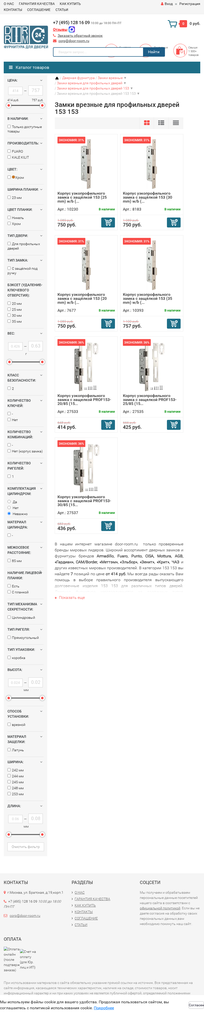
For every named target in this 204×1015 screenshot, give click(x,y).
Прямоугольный (25, 638)
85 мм (17, 561)
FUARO (17, 151)
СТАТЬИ (61, 10)
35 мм (17, 321)
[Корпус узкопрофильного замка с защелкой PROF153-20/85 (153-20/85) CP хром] (86, 366)
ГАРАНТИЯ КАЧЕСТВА (37, 4)
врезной (18, 725)
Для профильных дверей (23, 246)
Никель (18, 218)
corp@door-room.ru (73, 41)
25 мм (17, 309)
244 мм (18, 776)
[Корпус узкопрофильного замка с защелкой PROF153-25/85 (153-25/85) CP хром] (151, 366)
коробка (18, 658)
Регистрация (189, 4)
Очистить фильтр (26, 847)
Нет (15, 420)
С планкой (20, 592)
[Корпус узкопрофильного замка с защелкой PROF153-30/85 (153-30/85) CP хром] (86, 467)
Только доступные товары (24, 129)
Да (14, 502)
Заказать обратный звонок (80, 36)
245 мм (18, 782)
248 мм (18, 788)
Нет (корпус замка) (27, 451)
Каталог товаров (32, 67)
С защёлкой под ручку (22, 270)
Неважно (20, 514)
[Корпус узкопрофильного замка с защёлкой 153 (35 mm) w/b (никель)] (152, 265)
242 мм (18, 770)
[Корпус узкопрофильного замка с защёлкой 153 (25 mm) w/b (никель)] (86, 164)
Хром (16, 224)
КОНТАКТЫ (13, 10)
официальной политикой (160, 908)
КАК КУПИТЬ (70, 4)
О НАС (9, 4)
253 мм (18, 794)
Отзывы (60, 29)
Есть (15, 586)
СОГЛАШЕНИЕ (39, 10)
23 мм (17, 198)
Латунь (18, 750)
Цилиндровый (23, 617)
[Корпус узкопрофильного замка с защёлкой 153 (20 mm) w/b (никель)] (86, 265)
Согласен (196, 1005)
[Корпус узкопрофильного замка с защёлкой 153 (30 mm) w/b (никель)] (152, 164)
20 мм (17, 304)
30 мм (17, 315)
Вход (169, 4)
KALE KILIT (20, 157)
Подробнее (104, 1008)
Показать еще (71, 597)
